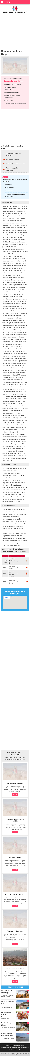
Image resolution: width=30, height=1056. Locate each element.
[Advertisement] (15, 31)
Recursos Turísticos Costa (17, 1045)
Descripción (8, 184)
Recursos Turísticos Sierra (8, 1047)
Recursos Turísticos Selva (22, 1047)
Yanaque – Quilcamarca (15, 931)
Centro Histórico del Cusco (15, 969)
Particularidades (9, 187)
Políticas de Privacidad (15, 1049)
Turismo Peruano (15, 12)
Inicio (7, 1045)
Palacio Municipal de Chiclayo (15, 895)
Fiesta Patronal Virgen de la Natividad (15, 820)
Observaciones (9, 190)
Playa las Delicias (15, 857)
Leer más (15, 794)
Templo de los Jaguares (15, 783)
